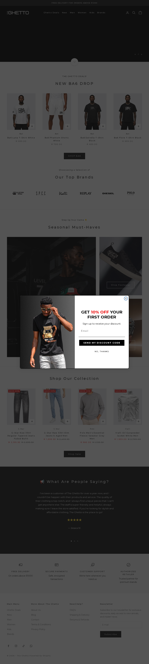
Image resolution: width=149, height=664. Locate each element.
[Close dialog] (126, 298)
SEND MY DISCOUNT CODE (101, 342)
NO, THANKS (102, 351)
